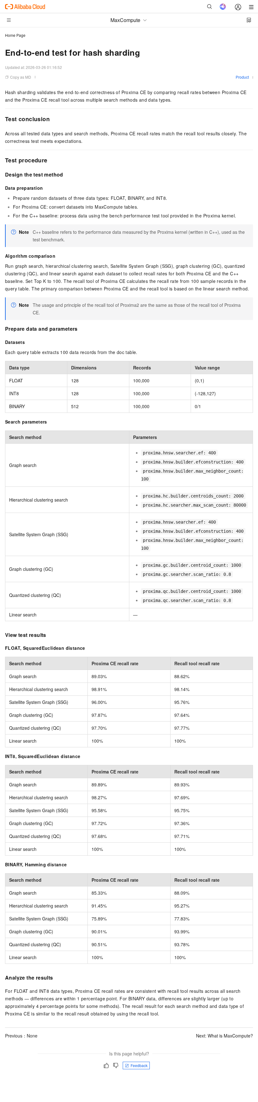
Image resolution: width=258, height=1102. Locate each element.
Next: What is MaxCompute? (224, 1035)
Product (242, 77)
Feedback (139, 1065)
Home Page (15, 35)
